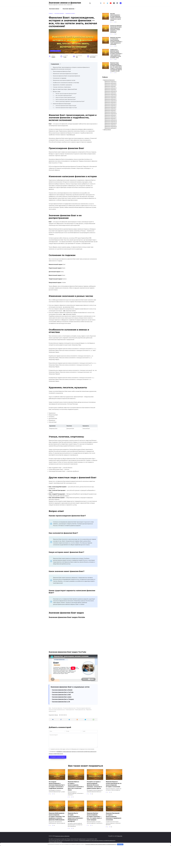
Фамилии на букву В (110, 84)
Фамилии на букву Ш (111, 120)
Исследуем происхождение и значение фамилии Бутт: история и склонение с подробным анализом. (57, 785)
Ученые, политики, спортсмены (62, 87)
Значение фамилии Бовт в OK (61, 701)
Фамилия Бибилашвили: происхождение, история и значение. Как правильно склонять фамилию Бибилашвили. (57, 816)
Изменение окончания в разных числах (64, 80)
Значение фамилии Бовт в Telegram (63, 699)
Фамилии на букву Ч (110, 118)
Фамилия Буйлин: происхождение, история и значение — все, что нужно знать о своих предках (94, 816)
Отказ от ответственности (56, 753)
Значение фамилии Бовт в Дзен (61, 697)
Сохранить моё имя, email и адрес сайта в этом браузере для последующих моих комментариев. (72, 749)
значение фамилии (57, 708)
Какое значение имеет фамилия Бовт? (66, 99)
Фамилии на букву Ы (111, 123)
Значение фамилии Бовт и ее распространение (66, 76)
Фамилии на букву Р (110, 107)
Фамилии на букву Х (110, 115)
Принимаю (120, 844)
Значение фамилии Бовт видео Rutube (66, 105)
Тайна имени (107, 129)
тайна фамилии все (80, 709)
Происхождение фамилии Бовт (62, 71)
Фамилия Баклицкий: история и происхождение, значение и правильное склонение (113, 816)
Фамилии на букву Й (110, 96)
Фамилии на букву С (110, 108)
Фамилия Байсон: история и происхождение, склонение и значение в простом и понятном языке (76, 786)
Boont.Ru (119, 836)
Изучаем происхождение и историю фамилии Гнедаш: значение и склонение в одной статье (115, 17)
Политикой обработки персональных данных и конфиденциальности (97, 840)
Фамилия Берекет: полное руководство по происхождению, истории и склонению (113, 784)
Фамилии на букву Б (55, 50)
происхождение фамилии (84, 708)
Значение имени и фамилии (65, 2)
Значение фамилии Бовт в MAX (61, 694)
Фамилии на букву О (110, 104)
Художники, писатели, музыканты (62, 84)
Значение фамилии (68, 8)
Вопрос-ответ (56, 91)
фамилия (89, 709)
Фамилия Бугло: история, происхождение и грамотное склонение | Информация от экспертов (75, 817)
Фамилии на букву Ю (111, 126)
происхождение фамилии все (57, 709)
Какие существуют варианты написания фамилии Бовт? (70, 101)
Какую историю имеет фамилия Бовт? (65, 97)
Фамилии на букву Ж (111, 91)
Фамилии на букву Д (110, 88)
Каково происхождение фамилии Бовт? (66, 93)
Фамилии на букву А (110, 81)
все (50, 708)
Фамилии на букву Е (110, 89)
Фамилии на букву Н (110, 102)
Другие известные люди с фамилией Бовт (65, 89)
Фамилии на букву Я (110, 128)
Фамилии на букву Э (110, 124)
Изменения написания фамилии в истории (65, 73)
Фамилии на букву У (110, 112)
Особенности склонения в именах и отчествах (66, 82)
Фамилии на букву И (110, 94)
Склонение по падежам (59, 78)
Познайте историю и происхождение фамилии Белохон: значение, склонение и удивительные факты (94, 785)
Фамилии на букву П (110, 105)
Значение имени (54, 8)
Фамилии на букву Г (110, 86)
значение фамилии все (70, 708)
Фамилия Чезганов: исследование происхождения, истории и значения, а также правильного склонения (116, 41)
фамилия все (52, 711)
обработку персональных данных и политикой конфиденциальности (76, 751)
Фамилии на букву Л (110, 99)
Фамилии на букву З (110, 92)
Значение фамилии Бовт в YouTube (62, 692)
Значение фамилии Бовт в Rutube (62, 690)
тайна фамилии (70, 709)
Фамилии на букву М (110, 100)
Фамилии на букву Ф (110, 113)
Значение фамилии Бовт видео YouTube (66, 107)
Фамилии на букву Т (110, 110)
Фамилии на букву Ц (110, 116)
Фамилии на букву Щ (111, 121)
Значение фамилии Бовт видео (62, 103)
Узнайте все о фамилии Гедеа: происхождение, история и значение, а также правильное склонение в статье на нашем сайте (116, 53)
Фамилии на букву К (110, 97)
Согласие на (73, 751)
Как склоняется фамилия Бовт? (64, 95)
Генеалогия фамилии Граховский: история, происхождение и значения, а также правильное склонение (116, 29)
